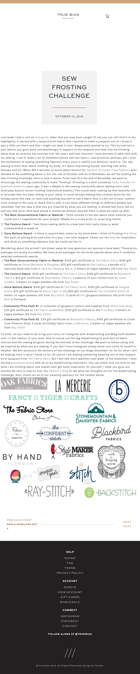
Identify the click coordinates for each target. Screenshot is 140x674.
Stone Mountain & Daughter (40, 265)
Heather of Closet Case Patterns (108, 170)
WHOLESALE (70, 602)
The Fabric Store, (76, 287)
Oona (133, 233)
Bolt (7, 299)
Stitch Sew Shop (121, 306)
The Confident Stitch (112, 291)
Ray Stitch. (72, 282)
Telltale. (99, 665)
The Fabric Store (107, 261)
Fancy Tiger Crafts (55, 291)
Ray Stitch (130, 269)
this (82, 295)
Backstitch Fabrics (83, 319)
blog (113, 238)
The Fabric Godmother (49, 310)
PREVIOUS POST (19, 520)
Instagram (42, 137)
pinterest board (23, 363)
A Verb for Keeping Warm (55, 269)
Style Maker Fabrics (58, 278)
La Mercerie (80, 323)
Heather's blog (58, 371)
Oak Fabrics (98, 265)
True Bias (107, 310)
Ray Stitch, (58, 295)
